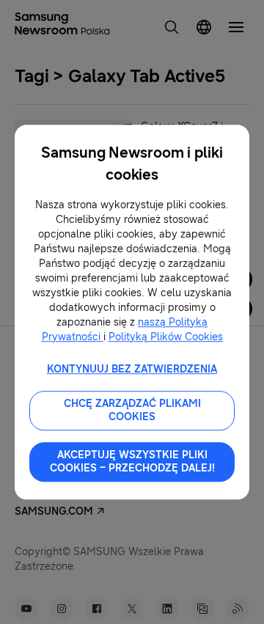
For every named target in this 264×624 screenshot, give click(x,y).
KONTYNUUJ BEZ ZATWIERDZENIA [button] (132, 369)
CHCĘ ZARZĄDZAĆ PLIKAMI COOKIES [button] (132, 410)
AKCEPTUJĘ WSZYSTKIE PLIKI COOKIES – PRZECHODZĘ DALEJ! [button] (132, 461)
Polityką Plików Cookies (166, 337)
